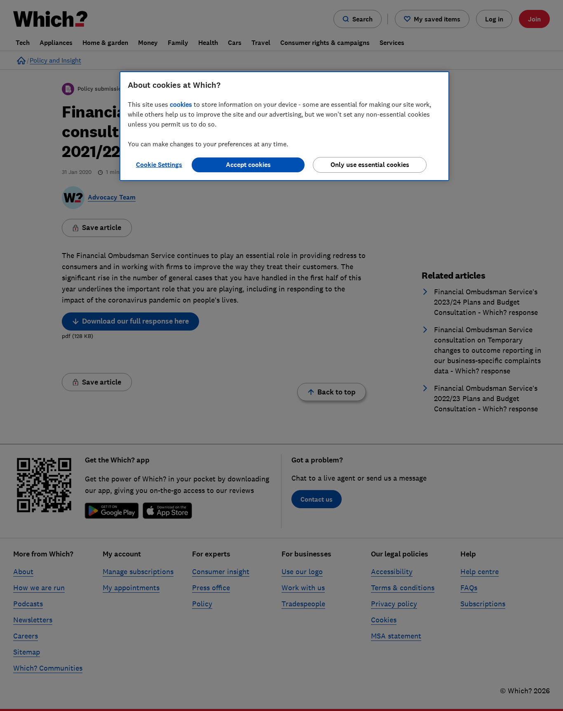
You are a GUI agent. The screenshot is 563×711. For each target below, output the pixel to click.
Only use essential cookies (370, 164)
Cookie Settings (159, 164)
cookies (181, 104)
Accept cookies (248, 164)
